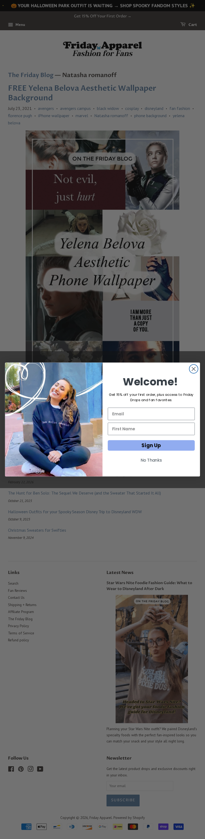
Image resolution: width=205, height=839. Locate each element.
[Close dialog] (193, 369)
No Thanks (151, 460)
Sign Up (151, 445)
